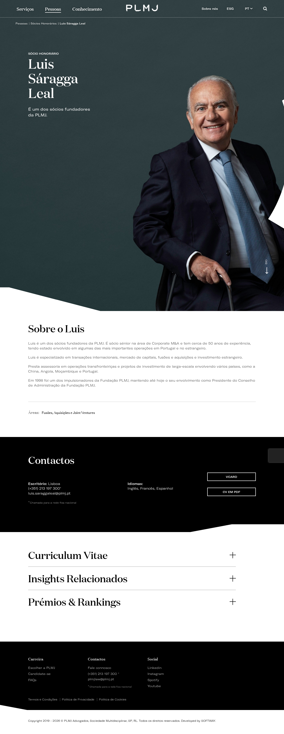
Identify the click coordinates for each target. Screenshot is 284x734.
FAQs (32, 680)
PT (247, 8)
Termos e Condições (42, 699)
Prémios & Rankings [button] (74, 601)
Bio (266, 262)
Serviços (25, 8)
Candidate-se (39, 674)
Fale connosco (99, 668)
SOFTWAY (208, 720)
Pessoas (22, 23)
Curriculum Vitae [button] (68, 555)
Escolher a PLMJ (41, 668)
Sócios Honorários (44, 23)
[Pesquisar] (265, 8)
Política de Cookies (112, 699)
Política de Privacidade (78, 699)
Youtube (154, 686)
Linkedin (155, 668)
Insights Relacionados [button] (78, 578)
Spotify (153, 680)
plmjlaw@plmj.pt (101, 679)
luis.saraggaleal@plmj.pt (49, 493)
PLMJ (142, 7)
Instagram (156, 674)
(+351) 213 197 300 (44, 488)
